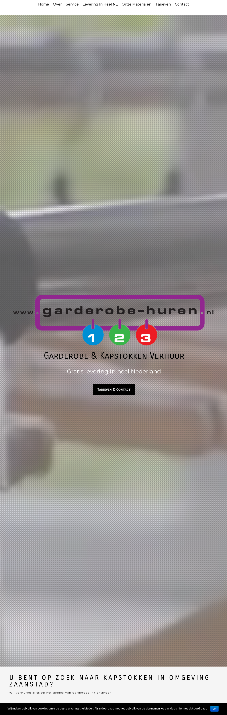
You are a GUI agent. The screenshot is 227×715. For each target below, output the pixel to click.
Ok (214, 708)
